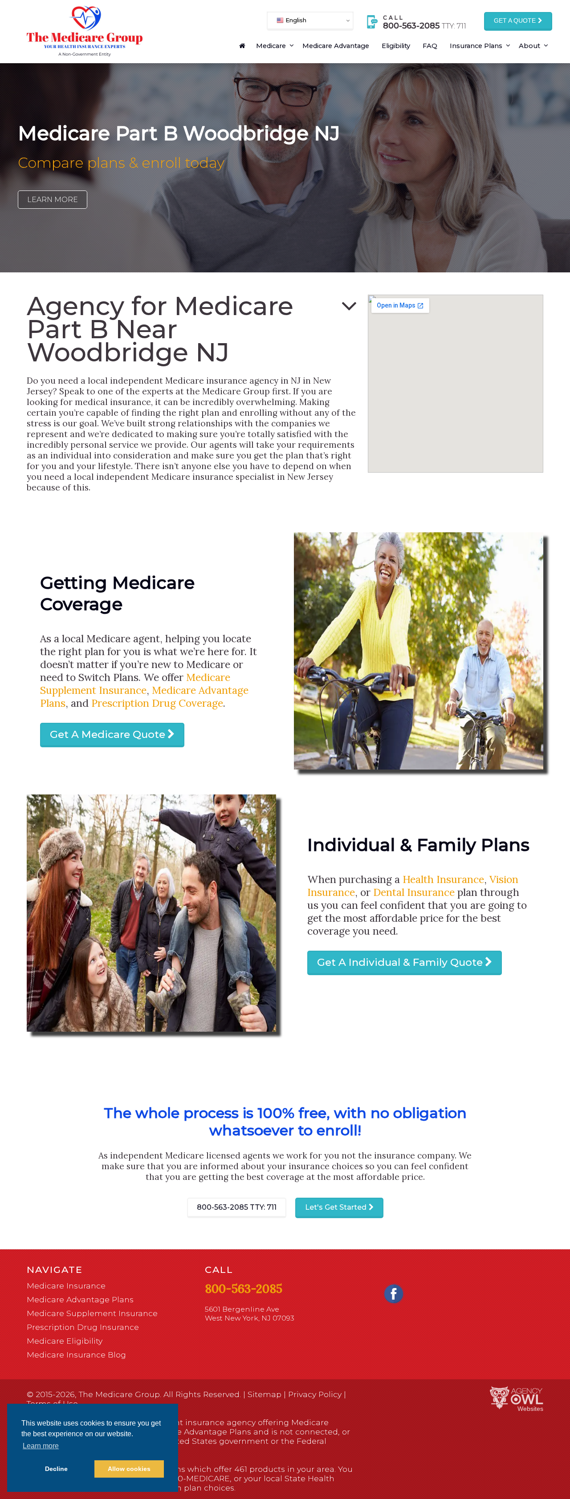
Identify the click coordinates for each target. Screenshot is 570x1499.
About (529, 46)
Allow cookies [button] (129, 1468)
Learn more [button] (41, 1446)
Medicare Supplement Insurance (135, 684)
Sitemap (264, 1394)
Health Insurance (443, 879)
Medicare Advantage (335, 46)
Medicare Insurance (66, 1285)
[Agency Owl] (516, 1398)
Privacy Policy (315, 1394)
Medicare (271, 46)
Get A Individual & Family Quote (400, 962)
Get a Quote (515, 20)
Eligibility (396, 46)
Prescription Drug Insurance (83, 1327)
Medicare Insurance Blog (76, 1354)
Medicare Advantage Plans (80, 1299)
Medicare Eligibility (64, 1340)
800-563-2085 (237, 1207)
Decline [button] (56, 1468)
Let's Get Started (335, 1207)
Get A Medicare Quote (107, 734)
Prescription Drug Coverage (157, 703)
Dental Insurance (414, 892)
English (295, 20)
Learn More (52, 199)
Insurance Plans (476, 46)
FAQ (430, 46)
